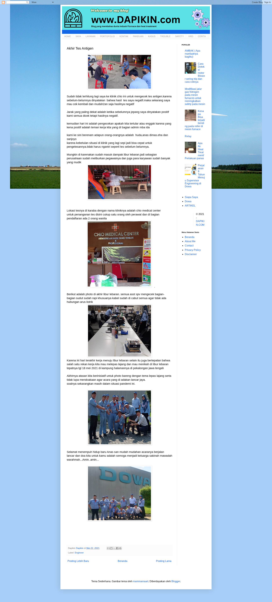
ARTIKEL (190, 205)
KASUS (151, 36)
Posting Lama (163, 561)
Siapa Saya (191, 197)
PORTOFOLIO (107, 36)
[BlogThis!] (111, 548)
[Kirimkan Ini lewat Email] (108, 548)
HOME (67, 36)
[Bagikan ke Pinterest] (120, 548)
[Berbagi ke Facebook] (117, 548)
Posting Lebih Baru (78, 561)
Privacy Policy (193, 250)
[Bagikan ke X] (114, 548)
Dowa (188, 201)
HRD (190, 36)
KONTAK (123, 36)
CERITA (202, 36)
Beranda (122, 561)
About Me (190, 241)
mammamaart (140, 581)
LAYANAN (90, 36)
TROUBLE (165, 36)
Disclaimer (191, 254)
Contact (189, 245)
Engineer (79, 552)
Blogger (175, 581)
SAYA (78, 36)
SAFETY (179, 36)
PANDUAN (138, 36)
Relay (188, 136)
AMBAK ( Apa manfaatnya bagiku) (192, 53)
